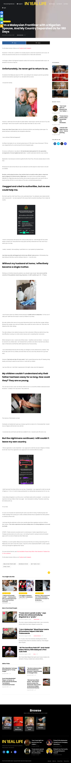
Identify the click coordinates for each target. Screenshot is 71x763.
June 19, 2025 (30, 675)
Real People (6, 21)
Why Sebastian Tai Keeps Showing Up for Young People (9, 669)
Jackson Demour (37, 635)
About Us (54, 761)
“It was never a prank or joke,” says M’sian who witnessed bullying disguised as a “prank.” (32, 615)
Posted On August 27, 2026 (25, 619)
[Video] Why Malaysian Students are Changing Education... (60, 742)
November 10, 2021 (23, 598)
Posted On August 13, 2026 (25, 635)
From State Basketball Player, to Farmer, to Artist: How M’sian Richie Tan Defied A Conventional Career (9, 681)
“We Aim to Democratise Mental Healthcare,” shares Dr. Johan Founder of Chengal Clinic (34, 670)
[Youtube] (61, 143)
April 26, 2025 (30, 690)
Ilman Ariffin (36, 619)
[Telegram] (1, 22)
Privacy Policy (59, 761)
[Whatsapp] (1, 19)
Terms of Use (66, 761)
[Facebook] (1, 12)
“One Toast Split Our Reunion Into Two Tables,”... (63, 108)
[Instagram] (65, 143)
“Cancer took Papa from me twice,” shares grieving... (63, 130)
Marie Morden (20, 35)
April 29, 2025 (6, 686)
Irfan (34, 654)
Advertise (49, 761)
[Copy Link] (1, 25)
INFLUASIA (8, 760)
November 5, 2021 (39, 601)
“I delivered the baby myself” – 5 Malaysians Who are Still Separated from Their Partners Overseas (9, 599)
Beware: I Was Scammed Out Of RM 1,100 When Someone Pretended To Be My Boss (42, 598)
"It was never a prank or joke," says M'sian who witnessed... (63, 119)
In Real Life (22, 760)
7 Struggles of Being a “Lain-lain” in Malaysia (25, 596)
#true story (6, 566)
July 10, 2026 (5, 673)
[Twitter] (1, 16)
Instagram (28, 48)
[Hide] (0, 28)
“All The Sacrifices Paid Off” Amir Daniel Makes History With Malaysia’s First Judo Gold (34, 650)
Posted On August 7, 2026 (25, 654)
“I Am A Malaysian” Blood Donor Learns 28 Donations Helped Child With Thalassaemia (34, 631)
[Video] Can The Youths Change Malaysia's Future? (60, 751)
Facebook (21, 48)
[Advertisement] (61, 50)
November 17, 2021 (7, 603)
